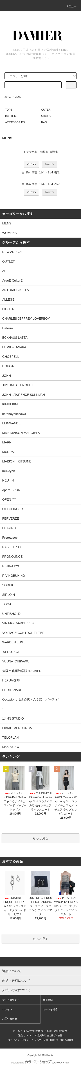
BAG (44, 122)
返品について (25, 1035)
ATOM (69, 1040)
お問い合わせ (9, 1018)
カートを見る (50, 1009)
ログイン (7, 1009)
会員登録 (48, 999)
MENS (18, 97)
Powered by (17, 1062)
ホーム (7, 97)
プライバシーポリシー (19, 1040)
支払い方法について (33, 1031)
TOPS (8, 109)
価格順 (44, 151)
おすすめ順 (30, 151)
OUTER (46, 109)
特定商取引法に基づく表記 (48, 1035)
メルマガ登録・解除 (44, 1040)
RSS (62, 1040)
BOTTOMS (11, 116)
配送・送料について (57, 1031)
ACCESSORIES (15, 122)
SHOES (46, 116)
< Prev (31, 164)
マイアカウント (11, 999)
